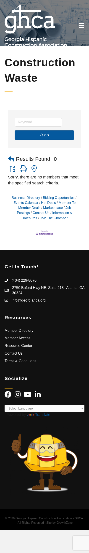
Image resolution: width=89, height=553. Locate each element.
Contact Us (41, 213)
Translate (42, 415)
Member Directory (19, 330)
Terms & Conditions (21, 361)
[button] (11, 159)
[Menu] (81, 25)
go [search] (46, 135)
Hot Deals (48, 203)
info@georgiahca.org (29, 300)
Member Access (17, 338)
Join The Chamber (54, 218)
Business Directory (26, 198)
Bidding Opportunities (59, 198)
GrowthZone (65, 522)
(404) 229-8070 (24, 280)
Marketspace (53, 208)
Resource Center (18, 346)
